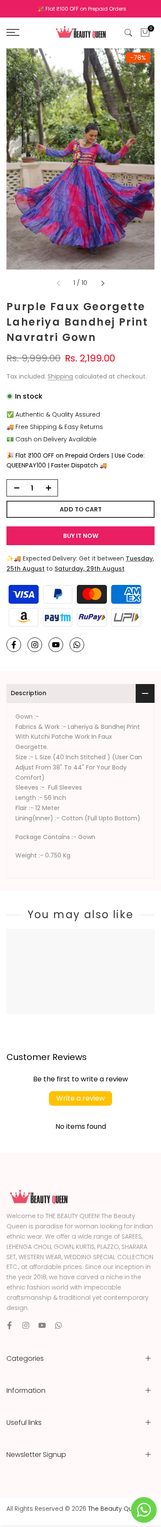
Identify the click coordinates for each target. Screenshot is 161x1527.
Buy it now (80, 536)
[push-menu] (12, 32)
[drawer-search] (128, 33)
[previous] (58, 283)
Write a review (80, 1098)
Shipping (60, 376)
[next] (103, 283)
